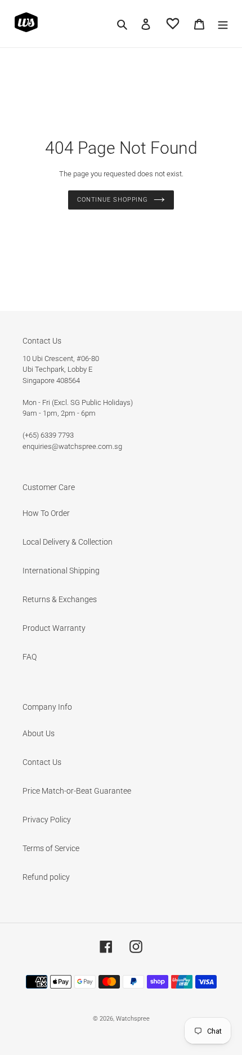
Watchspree (133, 1018)
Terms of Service (51, 848)
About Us (39, 733)
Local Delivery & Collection (68, 541)
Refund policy (46, 877)
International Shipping (61, 570)
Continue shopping (112, 199)
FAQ (30, 656)
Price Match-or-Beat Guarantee (77, 790)
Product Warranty (54, 628)
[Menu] (223, 23)
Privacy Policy (47, 819)
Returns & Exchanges (60, 599)
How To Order (46, 513)
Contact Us (42, 762)
